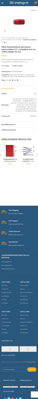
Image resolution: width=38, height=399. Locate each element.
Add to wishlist (18, 65)
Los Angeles (5, 296)
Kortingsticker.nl (6, 262)
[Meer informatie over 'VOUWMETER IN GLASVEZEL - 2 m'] (33, 151)
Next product (7, 43)
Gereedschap (11, 38)
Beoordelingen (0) (8, 124)
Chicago (4, 299)
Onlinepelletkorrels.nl (8, 269)
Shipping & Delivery (9, 130)
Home (3, 38)
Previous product (3, 43)
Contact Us (23, 296)
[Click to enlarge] (5, 31)
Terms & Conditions (26, 292)
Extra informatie (8, 88)
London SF (5, 289)
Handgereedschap (21, 38)
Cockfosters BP (6, 292)
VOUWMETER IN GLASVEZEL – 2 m (28, 160)
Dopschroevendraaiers (29, 39)
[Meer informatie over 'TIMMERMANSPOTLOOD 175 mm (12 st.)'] (16, 151)
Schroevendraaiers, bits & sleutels (12, 39)
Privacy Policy (24, 285)
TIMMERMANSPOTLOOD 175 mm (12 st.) (10, 160)
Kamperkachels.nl (7, 265)
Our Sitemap (24, 303)
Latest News (24, 299)
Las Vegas (5, 303)
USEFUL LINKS (24, 282)
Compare (6, 65)
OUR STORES (6, 282)
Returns (22, 289)
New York (4, 285)
